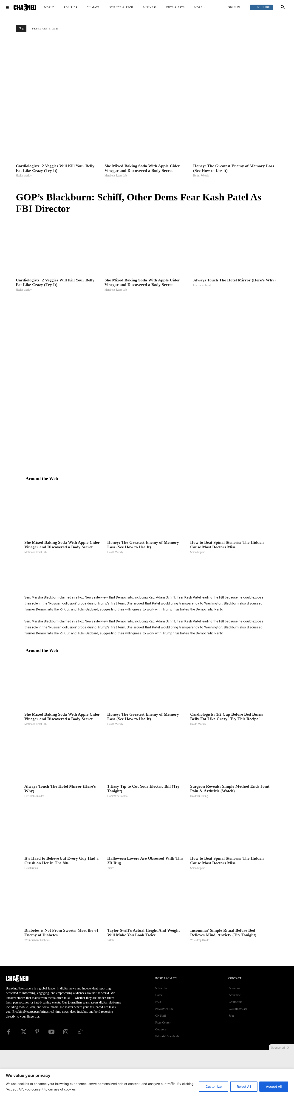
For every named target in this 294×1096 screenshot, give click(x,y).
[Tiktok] (80, 1032)
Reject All (244, 1086)
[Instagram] (66, 1032)
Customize (214, 1086)
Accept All (274, 1086)
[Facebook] (144, 582)
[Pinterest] (165, 582)
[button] (282, 7)
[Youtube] (51, 1032)
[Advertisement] (147, 70)
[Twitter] (155, 582)
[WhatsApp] (176, 582)
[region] (147, 1082)
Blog (21, 28)
